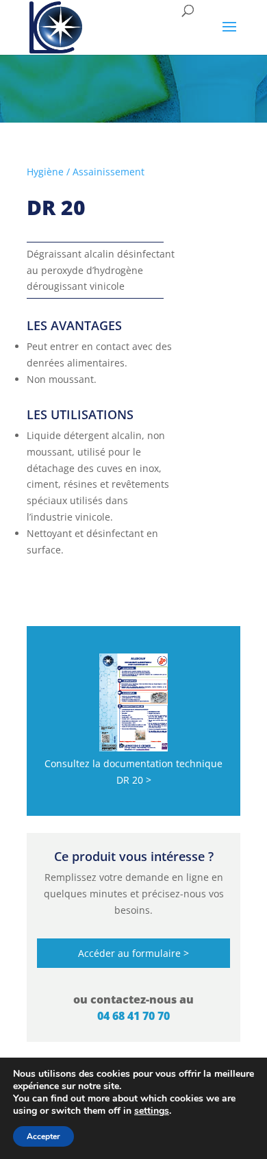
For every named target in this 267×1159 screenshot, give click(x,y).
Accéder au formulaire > (133, 953)
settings (151, 1111)
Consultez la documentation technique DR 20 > (133, 771)
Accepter (43, 1136)
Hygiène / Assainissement (85, 171)
